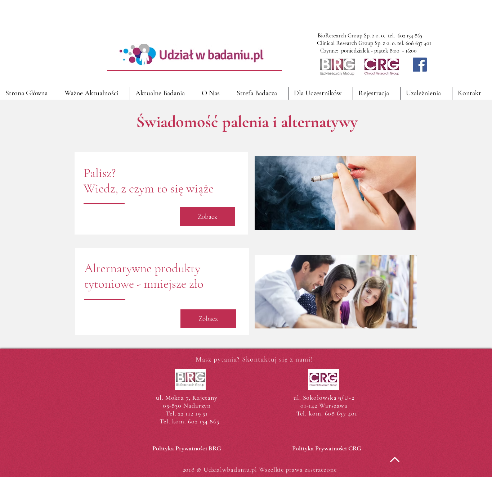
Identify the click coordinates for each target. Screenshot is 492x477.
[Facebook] (420, 65)
